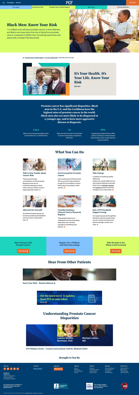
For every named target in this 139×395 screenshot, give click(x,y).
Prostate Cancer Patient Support (59, 7)
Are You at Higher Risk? (51, 57)
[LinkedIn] (14, 369)
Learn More (22, 251)
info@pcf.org (6, 374)
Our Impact (15, 7)
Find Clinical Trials (37, 7)
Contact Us (6, 373)
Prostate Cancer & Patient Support (34, 57)
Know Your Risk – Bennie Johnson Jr (39, 283)
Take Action (91, 7)
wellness (105, 185)
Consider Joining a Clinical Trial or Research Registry (69, 212)
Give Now (132, 2)
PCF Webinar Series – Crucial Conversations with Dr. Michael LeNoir (57, 348)
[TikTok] (18, 369)
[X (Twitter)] (8, 369)
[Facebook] (4, 369)
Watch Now (77, 86)
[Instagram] (11, 369)
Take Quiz (115, 251)
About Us (18, 2)
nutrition (98, 187)
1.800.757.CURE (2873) (9, 376)
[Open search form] (4, 3)
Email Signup (10, 2)
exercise (111, 185)
